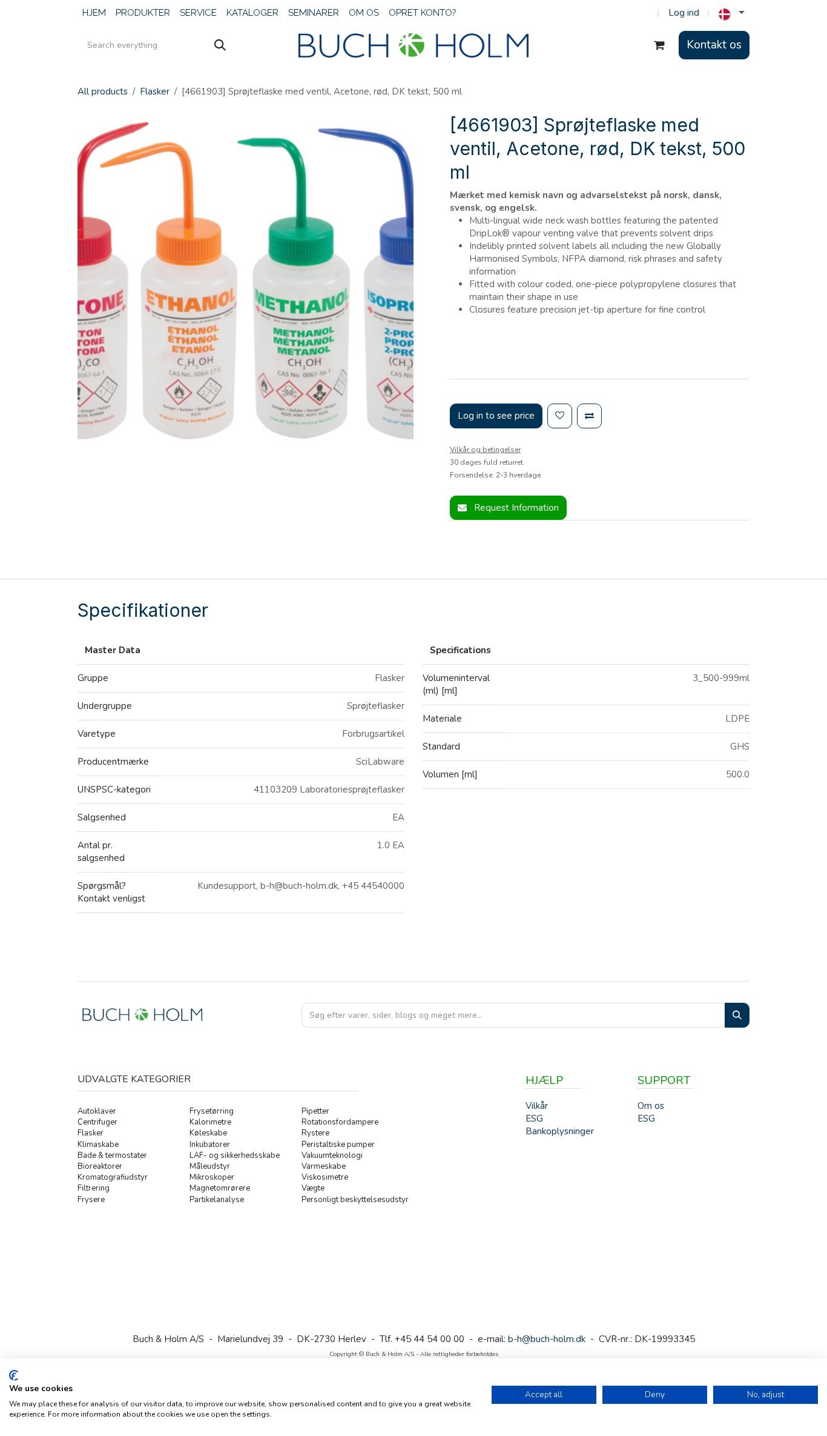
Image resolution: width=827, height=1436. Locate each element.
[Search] (737, 1015)
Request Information (515, 508)
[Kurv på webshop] (659, 45)
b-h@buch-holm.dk (546, 1339)
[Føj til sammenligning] (589, 416)
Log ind (683, 13)
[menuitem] (94, 13)
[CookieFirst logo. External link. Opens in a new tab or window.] (13, 1375)
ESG (646, 1118)
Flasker (155, 91)
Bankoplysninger (560, 1131)
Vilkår (537, 1106)
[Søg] (220, 45)
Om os (651, 1106)
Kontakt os (714, 45)
